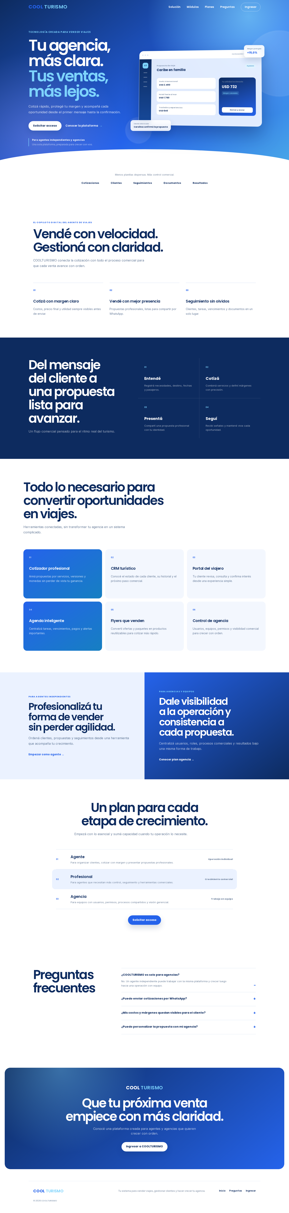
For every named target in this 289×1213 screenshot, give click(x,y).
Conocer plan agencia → (176, 759)
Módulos (193, 7)
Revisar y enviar (237, 110)
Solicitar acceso (45, 126)
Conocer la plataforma (83, 126)
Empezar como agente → (46, 754)
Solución (174, 7)
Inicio (222, 1190)
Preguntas (227, 7)
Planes (209, 7)
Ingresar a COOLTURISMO (144, 1146)
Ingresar (251, 7)
